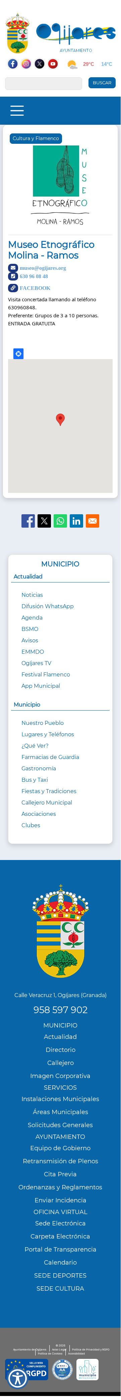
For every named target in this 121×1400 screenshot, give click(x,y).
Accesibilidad (76, 1353)
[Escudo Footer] (60, 931)
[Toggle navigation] (17, 111)
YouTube (56, 76)
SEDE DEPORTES (60, 1275)
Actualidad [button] (28, 576)
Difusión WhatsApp (47, 606)
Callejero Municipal (46, 802)
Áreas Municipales (60, 1112)
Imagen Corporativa (60, 1076)
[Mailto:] (92, 521)
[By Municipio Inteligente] (87, 1369)
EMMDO (32, 652)
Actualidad (60, 1037)
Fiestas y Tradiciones (48, 791)
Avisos (29, 640)
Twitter (40, 76)
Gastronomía (38, 768)
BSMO (29, 629)
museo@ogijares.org (43, 268)
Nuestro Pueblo (42, 723)
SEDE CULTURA (60, 1288)
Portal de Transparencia (60, 1249)
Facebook (16, 76)
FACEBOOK (35, 288)
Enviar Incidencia (60, 1200)
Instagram (29, 76)
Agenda (32, 618)
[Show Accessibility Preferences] (17, 1378)
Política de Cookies (50, 1353)
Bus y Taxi (34, 780)
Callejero (60, 1063)
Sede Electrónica (60, 1223)
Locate (18, 353)
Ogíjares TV (36, 663)
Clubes (30, 825)
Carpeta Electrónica (60, 1236)
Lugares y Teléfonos (47, 734)
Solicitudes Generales (60, 1125)
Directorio (60, 1050)
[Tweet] (44, 521)
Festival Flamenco (45, 674)
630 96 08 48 (34, 276)
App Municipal (40, 686)
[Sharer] (28, 521)
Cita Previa (60, 1174)
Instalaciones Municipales (60, 1099)
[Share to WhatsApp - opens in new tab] (60, 521)
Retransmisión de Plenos (60, 1161)
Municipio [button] (27, 705)
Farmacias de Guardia (50, 757)
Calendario (60, 1262)
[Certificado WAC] (62, 1369)
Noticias (32, 595)
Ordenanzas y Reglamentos (60, 1187)
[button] (60, 184)
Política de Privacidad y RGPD (91, 1349)
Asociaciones (38, 814)
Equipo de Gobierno (60, 1148)
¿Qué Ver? (35, 746)
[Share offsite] (76, 521)
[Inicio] (60, 33)
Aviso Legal (59, 1349)
